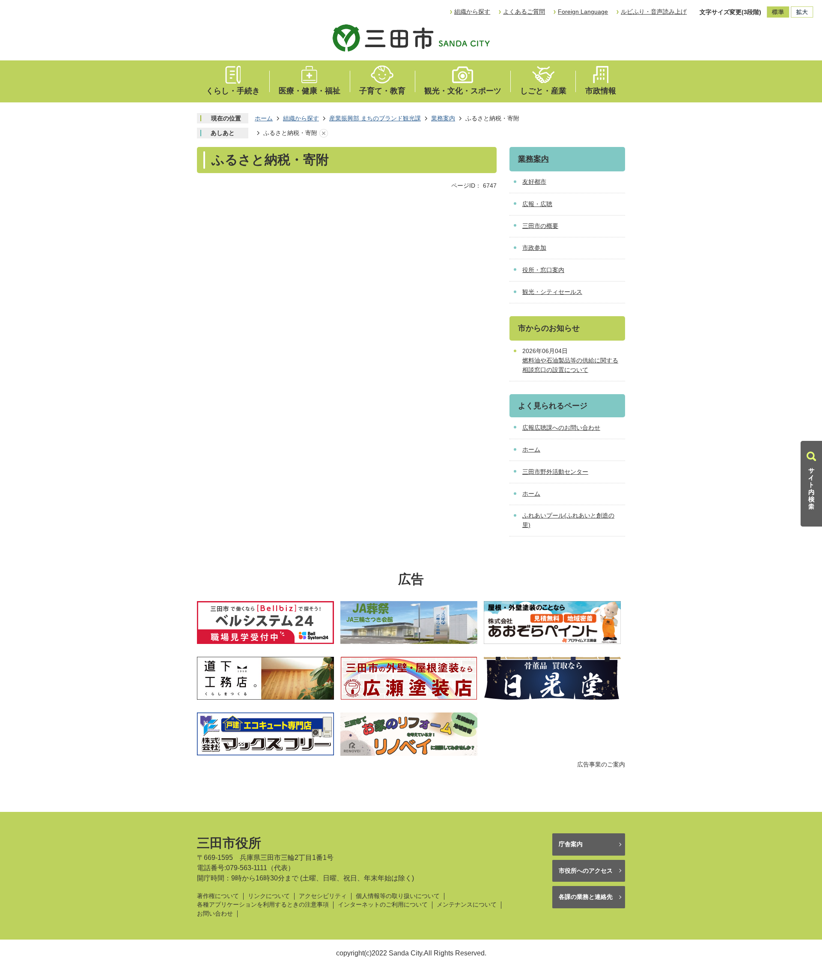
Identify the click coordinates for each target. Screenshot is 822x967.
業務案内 (443, 118)
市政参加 (534, 247)
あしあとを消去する (323, 133)
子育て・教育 (382, 91)
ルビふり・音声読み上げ (654, 11)
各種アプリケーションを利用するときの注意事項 (263, 904)
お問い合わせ (215, 913)
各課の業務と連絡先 (586, 896)
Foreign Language (583, 11)
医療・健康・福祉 (309, 91)
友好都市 (534, 181)
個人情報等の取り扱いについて (398, 896)
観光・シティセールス (552, 291)
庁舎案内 (571, 844)
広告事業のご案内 (601, 764)
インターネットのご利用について (383, 904)
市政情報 (600, 91)
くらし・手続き (233, 91)
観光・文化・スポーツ (462, 91)
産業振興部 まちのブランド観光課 (375, 118)
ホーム (264, 118)
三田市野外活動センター (555, 471)
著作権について (218, 896)
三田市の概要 (540, 225)
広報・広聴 (537, 204)
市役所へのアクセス (586, 870)
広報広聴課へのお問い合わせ (561, 427)
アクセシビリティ (323, 896)
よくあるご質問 (524, 11)
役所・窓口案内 (543, 269)
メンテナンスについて (467, 904)
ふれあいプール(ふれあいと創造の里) (568, 520)
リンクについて (269, 896)
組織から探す (472, 11)
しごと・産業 (543, 91)
